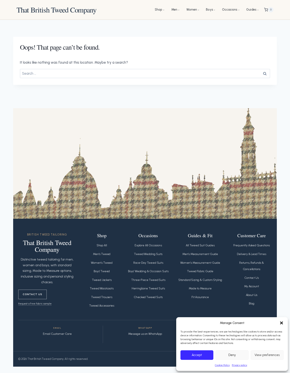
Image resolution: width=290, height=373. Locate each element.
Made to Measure (200, 288)
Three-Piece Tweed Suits (148, 280)
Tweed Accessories (101, 305)
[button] (281, 323)
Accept (197, 355)
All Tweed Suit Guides (200, 245)
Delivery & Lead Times (251, 254)
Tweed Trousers (101, 297)
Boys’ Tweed (102, 271)
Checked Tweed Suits (148, 297)
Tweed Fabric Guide (200, 271)
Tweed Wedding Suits (148, 254)
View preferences (267, 355)
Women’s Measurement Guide (200, 263)
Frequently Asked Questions (251, 245)
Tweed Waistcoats (101, 288)
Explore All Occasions (148, 245)
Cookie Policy (222, 365)
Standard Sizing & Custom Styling (200, 280)
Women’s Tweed (102, 263)
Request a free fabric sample (35, 303)
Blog (251, 303)
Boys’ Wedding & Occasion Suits (148, 271)
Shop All (102, 245)
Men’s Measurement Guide (200, 254)
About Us (252, 295)
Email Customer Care (57, 334)
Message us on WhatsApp (145, 334)
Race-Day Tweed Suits (148, 263)
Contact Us (32, 294)
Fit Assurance (200, 297)
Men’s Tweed (101, 254)
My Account (251, 286)
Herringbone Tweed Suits (148, 288)
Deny (232, 355)
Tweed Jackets (102, 280)
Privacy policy (239, 365)
